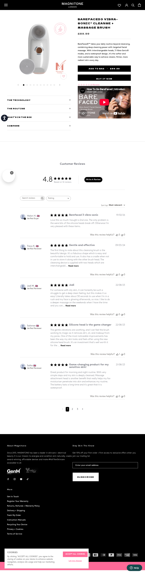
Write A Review (93, 180)
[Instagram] (15, 479)
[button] (63, 76)
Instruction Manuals (16, 520)
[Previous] (18, 85)
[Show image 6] (40, 85)
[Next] (59, 85)
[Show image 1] (23, 85)
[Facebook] (8, 479)
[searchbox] (30, 198)
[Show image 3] (30, 85)
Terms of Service (14, 534)
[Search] (133, 5)
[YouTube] (21, 479)
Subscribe (85, 477)
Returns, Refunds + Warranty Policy (23, 506)
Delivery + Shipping (16, 510)
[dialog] (8, 176)
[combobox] (58, 198)
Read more (73, 266)
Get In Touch (13, 496)
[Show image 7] (44, 85)
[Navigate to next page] (82, 409)
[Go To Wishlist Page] (119, 5)
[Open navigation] (6, 5)
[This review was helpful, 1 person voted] (117, 354)
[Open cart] (139, 5)
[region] (47, 558)
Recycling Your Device (17, 524)
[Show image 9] (51, 85)
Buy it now (104, 79)
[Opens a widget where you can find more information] (134, 568)
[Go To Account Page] (126, 5)
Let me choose (75, 561)
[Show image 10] (54, 85)
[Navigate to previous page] (62, 409)
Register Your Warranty (17, 501)
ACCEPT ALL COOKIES (75, 554)
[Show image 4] (34, 85)
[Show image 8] (47, 85)
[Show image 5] (37, 85)
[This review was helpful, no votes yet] (117, 235)
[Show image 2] (27, 85)
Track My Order (14, 515)
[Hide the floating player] (11, 172)
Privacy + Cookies (15, 529)
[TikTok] (28, 479)
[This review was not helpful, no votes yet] (122, 235)
